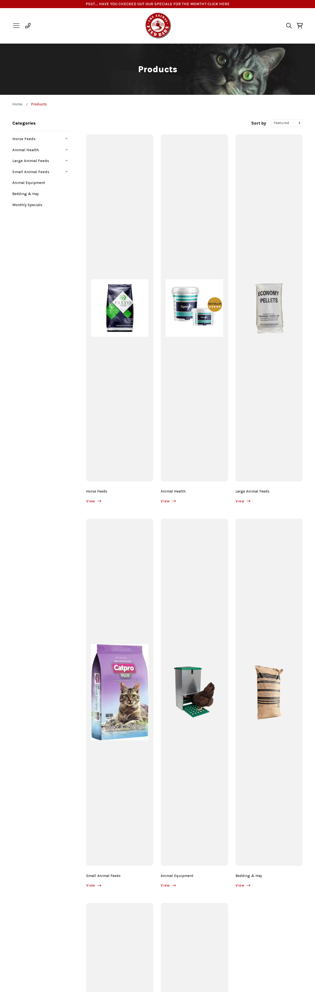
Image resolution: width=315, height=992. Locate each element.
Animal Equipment (28, 183)
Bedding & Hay (25, 194)
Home (17, 104)
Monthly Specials (27, 205)
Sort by (258, 123)
